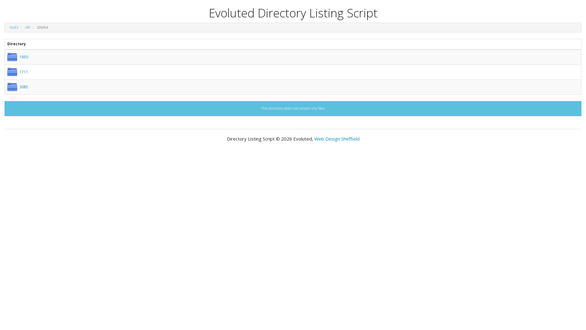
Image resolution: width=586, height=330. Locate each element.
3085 (24, 87)
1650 (24, 57)
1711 (24, 72)
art (27, 27)
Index (13, 27)
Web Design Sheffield (337, 139)
